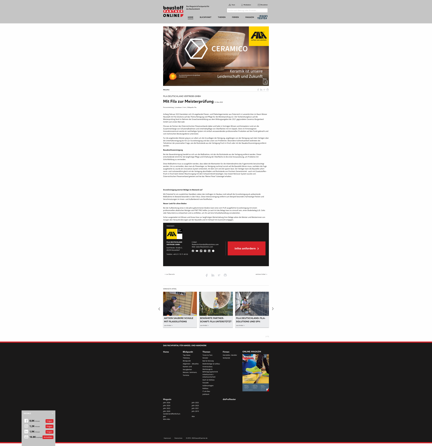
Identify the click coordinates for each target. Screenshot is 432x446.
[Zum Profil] (213, 251)
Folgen (49, 421)
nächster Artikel (261, 274)
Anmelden (48, 437)
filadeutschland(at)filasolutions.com (205, 244)
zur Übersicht (170, 274)
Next (273, 310)
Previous (159, 310)
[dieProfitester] (262, 17)
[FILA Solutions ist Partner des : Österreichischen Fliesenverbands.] (216, 56)
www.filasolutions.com (204, 247)
